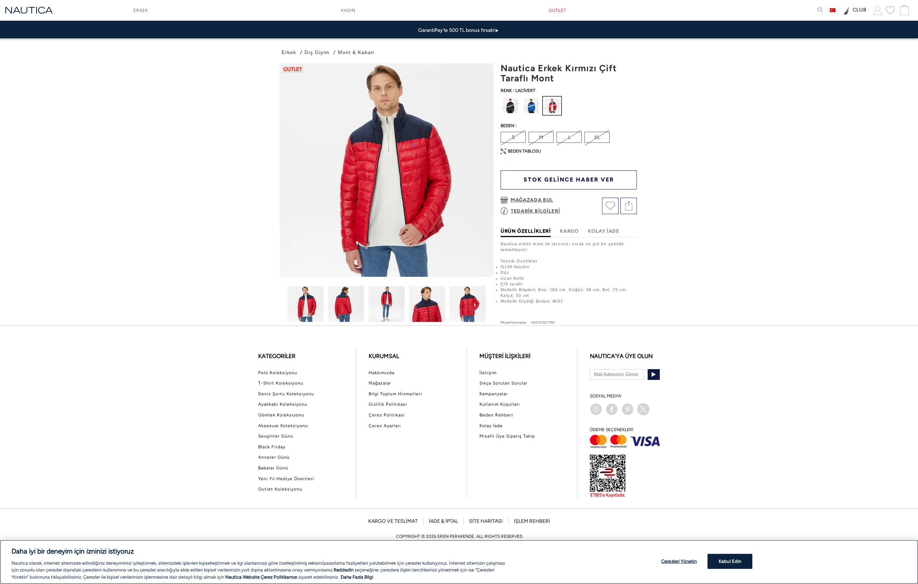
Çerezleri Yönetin (679, 561)
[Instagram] (596, 409)
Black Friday (271, 446)
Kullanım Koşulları (499, 404)
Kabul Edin (730, 561)
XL (597, 137)
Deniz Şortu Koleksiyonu (286, 393)
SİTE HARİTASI (486, 521)
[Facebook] (612, 409)
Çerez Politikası (387, 415)
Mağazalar (380, 383)
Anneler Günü (274, 457)
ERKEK (140, 10)
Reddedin (343, 570)
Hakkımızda (381, 372)
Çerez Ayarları (385, 425)
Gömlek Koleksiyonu (281, 415)
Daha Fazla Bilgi (357, 576)
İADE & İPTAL (443, 521)
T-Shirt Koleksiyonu (280, 383)
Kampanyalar (493, 393)
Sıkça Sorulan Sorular (503, 383)
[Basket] (903, 10)
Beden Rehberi (496, 415)
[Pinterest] (627, 409)
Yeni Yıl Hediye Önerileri (286, 478)
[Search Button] (820, 10)
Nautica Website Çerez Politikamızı (261, 576)
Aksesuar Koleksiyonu (283, 425)
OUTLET (558, 10)
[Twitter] (643, 409)
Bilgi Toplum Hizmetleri (395, 393)
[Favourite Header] (890, 10)
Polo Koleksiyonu (277, 372)
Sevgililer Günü (275, 436)
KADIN (348, 10)
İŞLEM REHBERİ (532, 521)
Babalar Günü (273, 467)
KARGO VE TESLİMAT (393, 521)
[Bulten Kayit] (654, 374)
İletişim (488, 372)
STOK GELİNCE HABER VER (569, 179)
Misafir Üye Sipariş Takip (507, 436)
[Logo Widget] (29, 10)
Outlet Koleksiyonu (280, 489)
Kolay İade (491, 425)
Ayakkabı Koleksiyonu (282, 404)
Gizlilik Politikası (388, 404)
